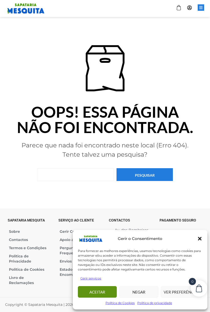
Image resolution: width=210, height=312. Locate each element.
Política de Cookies (120, 303)
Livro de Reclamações (21, 280)
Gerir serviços (90, 278)
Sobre (14, 231)
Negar (138, 292)
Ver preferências (182, 292)
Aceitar (97, 292)
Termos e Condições (27, 248)
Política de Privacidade (20, 259)
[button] (199, 238)
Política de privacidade (154, 303)
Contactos (18, 239)
